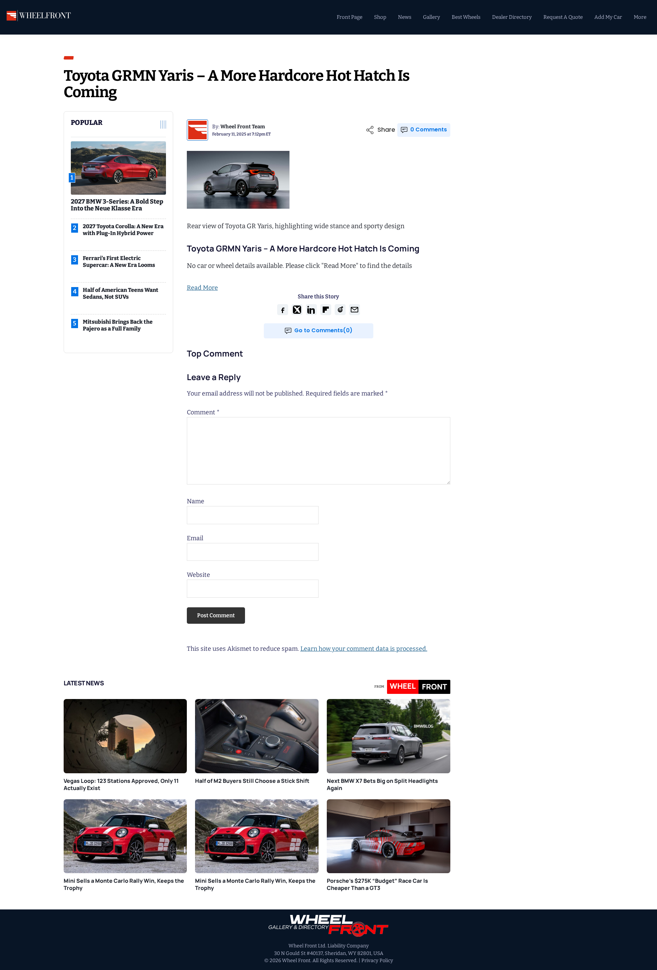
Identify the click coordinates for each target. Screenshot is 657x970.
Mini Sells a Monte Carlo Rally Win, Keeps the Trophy (124, 884)
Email (195, 538)
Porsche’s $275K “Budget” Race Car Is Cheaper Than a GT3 (377, 884)
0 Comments (428, 129)
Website (198, 575)
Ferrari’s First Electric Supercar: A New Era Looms (119, 261)
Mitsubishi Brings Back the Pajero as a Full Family (118, 325)
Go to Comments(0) (323, 330)
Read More (202, 288)
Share (386, 130)
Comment (203, 412)
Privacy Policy (377, 960)
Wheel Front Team (242, 127)
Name (195, 501)
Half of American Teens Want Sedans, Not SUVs (120, 293)
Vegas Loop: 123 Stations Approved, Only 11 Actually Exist (121, 784)
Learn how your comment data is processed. (363, 648)
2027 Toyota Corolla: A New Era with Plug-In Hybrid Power (123, 229)
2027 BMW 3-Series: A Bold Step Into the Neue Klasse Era (117, 205)
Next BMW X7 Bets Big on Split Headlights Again (382, 784)
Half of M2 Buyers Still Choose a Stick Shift (252, 781)
